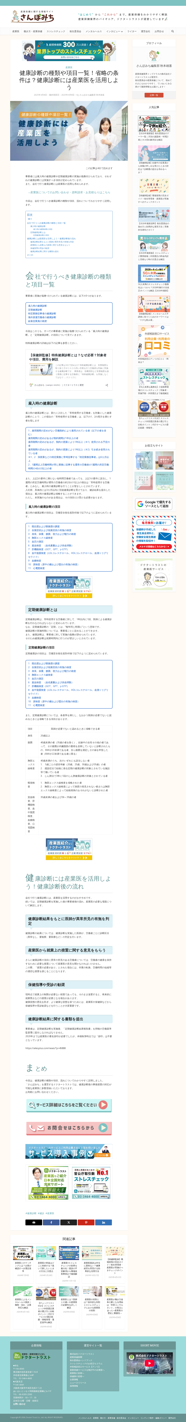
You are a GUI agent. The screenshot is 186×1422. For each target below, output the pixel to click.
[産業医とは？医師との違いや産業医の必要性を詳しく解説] (69, 1291)
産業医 (15, 31)
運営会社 (145, 31)
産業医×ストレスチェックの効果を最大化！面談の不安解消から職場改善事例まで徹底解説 (69, 1269)
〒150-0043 (18, 1368)
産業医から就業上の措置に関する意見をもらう (50, 245)
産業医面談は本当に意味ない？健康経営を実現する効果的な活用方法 (92, 1266)
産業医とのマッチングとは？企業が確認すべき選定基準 (23, 1266)
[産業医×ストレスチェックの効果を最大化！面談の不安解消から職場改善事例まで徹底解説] (69, 1252)
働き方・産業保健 (33, 31)
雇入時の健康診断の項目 (42, 229)
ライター (132, 31)
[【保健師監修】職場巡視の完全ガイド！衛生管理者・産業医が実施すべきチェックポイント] (115, 1251)
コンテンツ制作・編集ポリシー (153, 1418)
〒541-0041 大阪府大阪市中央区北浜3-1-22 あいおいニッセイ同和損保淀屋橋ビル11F (32, 1387)
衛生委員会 (75, 31)
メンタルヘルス (94, 31)
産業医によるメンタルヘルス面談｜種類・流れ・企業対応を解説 (23, 1303)
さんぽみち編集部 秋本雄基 (91, 95)
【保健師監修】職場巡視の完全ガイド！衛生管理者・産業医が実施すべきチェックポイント (115, 1266)
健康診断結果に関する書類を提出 (44, 251)
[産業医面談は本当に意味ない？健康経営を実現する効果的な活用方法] (92, 1252)
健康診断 (31, 1213)
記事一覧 (154, 95)
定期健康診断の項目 (41, 235)
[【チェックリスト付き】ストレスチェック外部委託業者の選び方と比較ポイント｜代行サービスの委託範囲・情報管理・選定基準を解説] (46, 1293)
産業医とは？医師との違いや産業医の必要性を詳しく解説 (69, 1303)
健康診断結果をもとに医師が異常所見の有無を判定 (52, 241)
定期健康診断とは (37, 232)
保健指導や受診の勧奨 (39, 248)
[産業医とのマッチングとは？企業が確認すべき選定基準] (23, 1252)
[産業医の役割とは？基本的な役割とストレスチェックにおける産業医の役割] (92, 1291)
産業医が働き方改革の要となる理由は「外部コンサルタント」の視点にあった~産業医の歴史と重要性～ (115, 1306)
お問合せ (159, 31)
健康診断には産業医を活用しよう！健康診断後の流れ (51, 238)
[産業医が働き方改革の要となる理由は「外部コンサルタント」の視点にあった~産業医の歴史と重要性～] (115, 1291)
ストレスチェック (56, 31)
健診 (42, 1213)
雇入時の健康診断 (37, 226)
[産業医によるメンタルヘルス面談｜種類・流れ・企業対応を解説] (23, 1291)
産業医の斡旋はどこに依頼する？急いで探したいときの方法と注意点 (46, 1266)
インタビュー (113, 31)
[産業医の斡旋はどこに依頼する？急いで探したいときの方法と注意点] (46, 1252)
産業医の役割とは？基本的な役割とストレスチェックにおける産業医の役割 (92, 1305)
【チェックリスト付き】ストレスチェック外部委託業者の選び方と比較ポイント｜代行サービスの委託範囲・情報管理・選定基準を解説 (46, 1313)
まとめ (30, 254)
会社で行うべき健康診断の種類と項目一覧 (46, 223)
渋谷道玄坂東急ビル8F (23, 1375)
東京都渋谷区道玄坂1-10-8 (25, 1372)
